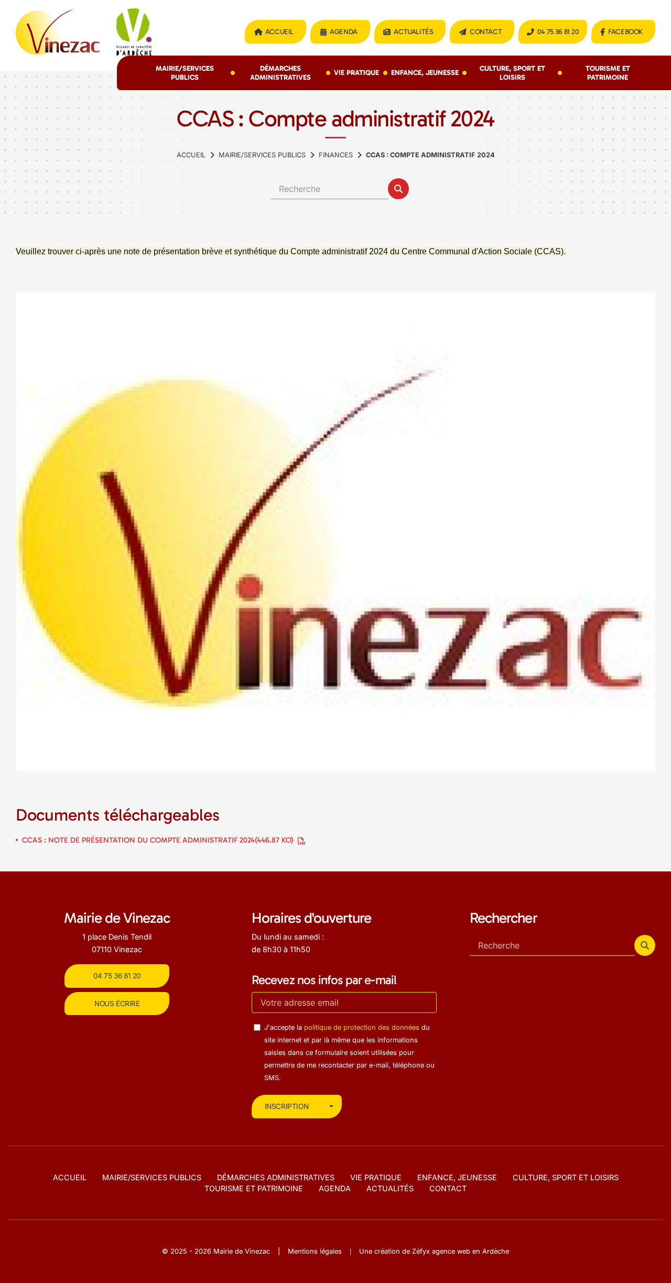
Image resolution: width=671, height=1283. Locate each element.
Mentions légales (315, 1251)
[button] (398, 188)
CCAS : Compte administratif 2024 (430, 155)
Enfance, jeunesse (425, 72)
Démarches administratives (280, 73)
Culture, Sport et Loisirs (512, 73)
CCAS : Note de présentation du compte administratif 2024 (158, 840)
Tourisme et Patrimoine (608, 73)
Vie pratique (356, 72)
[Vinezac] (335, 530)
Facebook (625, 31)
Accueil (279, 31)
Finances (336, 155)
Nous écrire (117, 1003)
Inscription (287, 1106)
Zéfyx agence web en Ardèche (460, 1251)
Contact (486, 31)
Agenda (344, 31)
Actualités (413, 31)
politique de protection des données (361, 1027)
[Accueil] (191, 155)
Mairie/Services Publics (185, 73)
